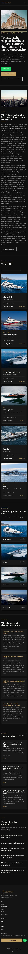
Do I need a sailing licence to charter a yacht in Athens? (12, 850)
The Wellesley (8, 297)
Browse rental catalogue (11, 269)
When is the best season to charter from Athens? (12, 864)
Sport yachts (4, 914)
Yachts (2, 909)
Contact (22, 306)
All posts (21, 735)
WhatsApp (6, 68)
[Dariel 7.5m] (14, 435)
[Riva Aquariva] (14, 395)
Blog (2, 929)
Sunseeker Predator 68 (11, 372)
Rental (2, 904)
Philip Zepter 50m (10, 335)
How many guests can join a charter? (13, 843)
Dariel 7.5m (7, 449)
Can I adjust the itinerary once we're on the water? (12, 871)
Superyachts (4, 906)
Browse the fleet (9, 74)
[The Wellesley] (14, 283)
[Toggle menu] (25, 2)
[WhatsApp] (25, 940)
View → (22, 420)
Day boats (3, 912)
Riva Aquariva (8, 410)
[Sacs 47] (14, 472)
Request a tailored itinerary (12, 79)
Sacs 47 (5, 486)
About (2, 921)
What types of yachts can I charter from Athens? (12, 837)
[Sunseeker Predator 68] (14, 358)
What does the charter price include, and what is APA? (12, 857)
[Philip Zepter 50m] (14, 320)
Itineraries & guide (9, 249)
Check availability (12, 940)
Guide (2, 926)
